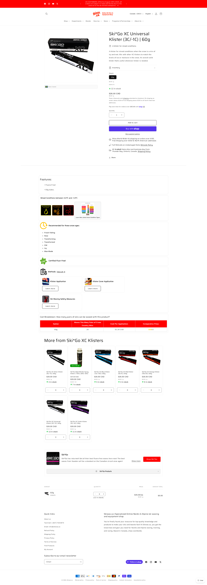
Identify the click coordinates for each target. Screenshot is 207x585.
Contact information (125, 580)
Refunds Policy (147, 145)
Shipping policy (112, 580)
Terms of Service (50, 542)
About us (47, 519)
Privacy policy (90, 580)
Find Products (49, 546)
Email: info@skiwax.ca (52, 527)
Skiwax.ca (70, 580)
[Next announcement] (126, 4)
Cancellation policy (139, 580)
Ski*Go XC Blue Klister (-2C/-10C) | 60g (102, 373)
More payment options (132, 134)
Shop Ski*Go (152, 459)
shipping (126, 98)
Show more (136, 461)
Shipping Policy (144, 151)
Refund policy (79, 580)
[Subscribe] (80, 561)
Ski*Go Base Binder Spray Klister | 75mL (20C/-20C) (79, 373)
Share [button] (113, 157)
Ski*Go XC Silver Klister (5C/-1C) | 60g (54, 373)
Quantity (112, 110)
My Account (48, 549)
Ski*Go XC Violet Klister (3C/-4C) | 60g (78, 422)
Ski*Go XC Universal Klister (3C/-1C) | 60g (53, 422)
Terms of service (101, 580)
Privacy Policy (49, 538)
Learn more (50, 288)
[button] (46, 13)
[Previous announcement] (80, 4)
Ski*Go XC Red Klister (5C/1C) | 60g (125, 373)
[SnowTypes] (46, 210)
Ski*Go (65, 454)
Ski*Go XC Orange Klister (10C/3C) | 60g (150, 373)
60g (112, 77)
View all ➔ (61, 272)
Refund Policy (49, 530)
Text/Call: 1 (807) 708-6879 (54, 523)
